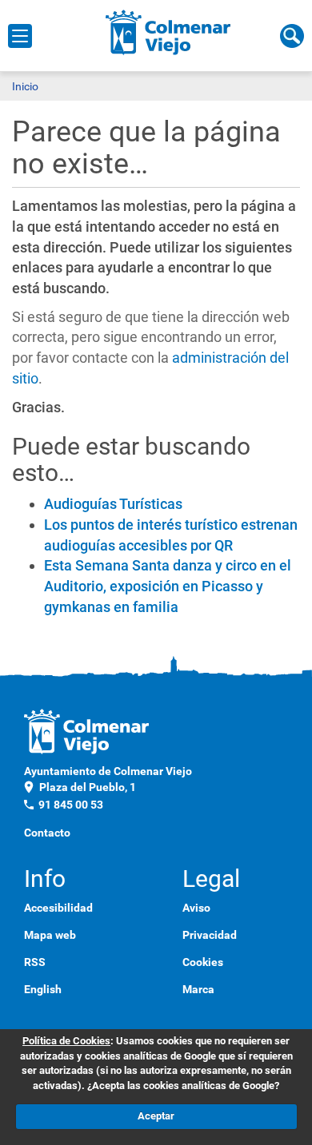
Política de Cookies (66, 1041)
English (43, 989)
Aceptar (156, 1116)
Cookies (202, 962)
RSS (35, 962)
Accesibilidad (58, 907)
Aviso (196, 907)
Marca (198, 989)
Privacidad (209, 934)
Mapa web (50, 934)
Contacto (47, 832)
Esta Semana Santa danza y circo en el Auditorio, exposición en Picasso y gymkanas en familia (167, 585)
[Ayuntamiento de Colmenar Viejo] (168, 32)
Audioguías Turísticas (113, 503)
